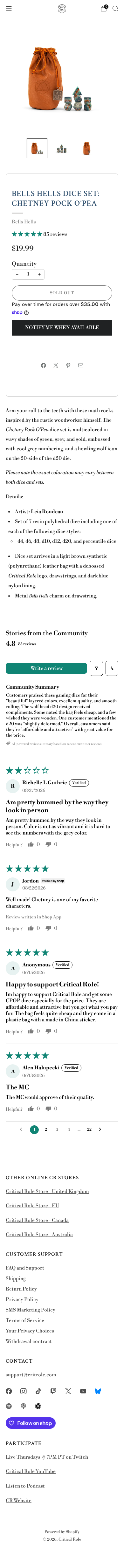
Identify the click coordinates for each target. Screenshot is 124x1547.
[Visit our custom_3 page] (23, 1406)
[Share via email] (80, 365)
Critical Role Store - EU (32, 1206)
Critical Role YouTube (31, 1472)
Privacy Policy (22, 1300)
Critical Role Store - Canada (37, 1220)
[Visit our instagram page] (23, 1391)
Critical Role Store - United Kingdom (47, 1192)
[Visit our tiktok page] (38, 1391)
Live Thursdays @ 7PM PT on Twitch (47, 1457)
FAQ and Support (25, 1268)
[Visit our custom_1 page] (98, 1391)
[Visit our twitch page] (53, 1391)
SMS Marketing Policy (30, 1310)
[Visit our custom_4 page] (38, 1406)
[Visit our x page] (68, 1391)
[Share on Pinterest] (68, 365)
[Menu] (9, 8)
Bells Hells (24, 222)
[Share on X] (55, 365)
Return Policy (21, 1289)
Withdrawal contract (29, 1342)
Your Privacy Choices (30, 1331)
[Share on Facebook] (43, 365)
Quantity (24, 264)
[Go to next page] (102, 1129)
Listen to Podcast (25, 1486)
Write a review (47, 668)
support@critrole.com (31, 1375)
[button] (27, 234)
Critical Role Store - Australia (39, 1235)
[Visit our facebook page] (8, 1391)
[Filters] (96, 668)
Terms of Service (25, 1321)
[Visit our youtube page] (83, 1391)
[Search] (115, 8)
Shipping (16, 1279)
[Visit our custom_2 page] (8, 1406)
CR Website (18, 1501)
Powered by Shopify (62, 1531)
